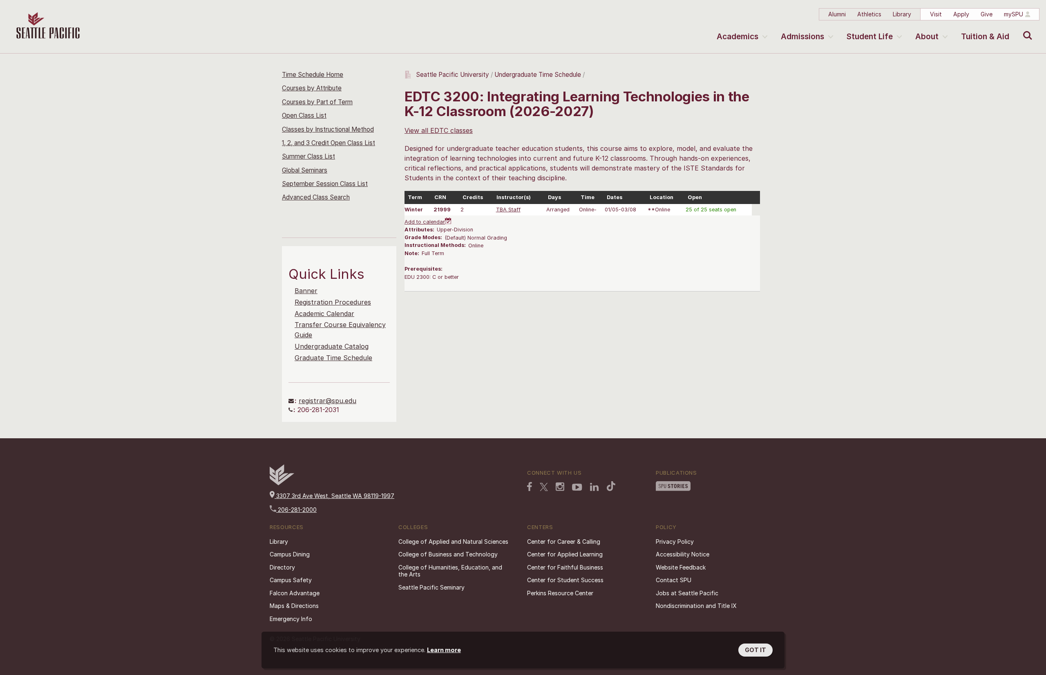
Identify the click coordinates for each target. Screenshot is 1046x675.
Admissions (802, 36)
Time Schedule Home (312, 74)
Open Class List (304, 115)
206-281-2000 (296, 509)
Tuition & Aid (985, 36)
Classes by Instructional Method (328, 129)
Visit (936, 14)
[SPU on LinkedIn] (594, 487)
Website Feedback (681, 567)
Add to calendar (425, 222)
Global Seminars (304, 170)
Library (902, 14)
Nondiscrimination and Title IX (696, 605)
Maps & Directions (294, 605)
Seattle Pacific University (452, 74)
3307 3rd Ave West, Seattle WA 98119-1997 (334, 495)
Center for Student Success (565, 579)
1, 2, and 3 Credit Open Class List (328, 143)
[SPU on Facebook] (529, 486)
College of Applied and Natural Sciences (453, 541)
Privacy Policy (675, 541)
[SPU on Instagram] (560, 486)
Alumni (837, 14)
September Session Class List (325, 184)
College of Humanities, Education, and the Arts (450, 571)
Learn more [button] (444, 649)
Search (1026, 29)
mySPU (1013, 14)
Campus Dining (290, 554)
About (927, 36)
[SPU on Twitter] (544, 487)
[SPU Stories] (673, 486)
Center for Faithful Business (565, 567)
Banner (306, 291)
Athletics (869, 14)
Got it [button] (755, 649)
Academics (737, 36)
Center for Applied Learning (565, 554)
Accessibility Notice (682, 554)
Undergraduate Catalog (332, 346)
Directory (282, 567)
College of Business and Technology (448, 554)
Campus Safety (291, 579)
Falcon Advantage (295, 593)
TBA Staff (508, 209)
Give (986, 14)
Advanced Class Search (316, 197)
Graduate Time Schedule (333, 358)
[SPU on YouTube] (577, 487)
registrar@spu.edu (327, 401)
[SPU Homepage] (282, 483)
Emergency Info (291, 618)
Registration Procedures (333, 302)
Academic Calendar (324, 313)
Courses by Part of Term (317, 102)
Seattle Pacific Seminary (431, 587)
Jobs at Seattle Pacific (687, 593)
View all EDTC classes (439, 130)
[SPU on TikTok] (611, 486)
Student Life (870, 36)
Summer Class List (308, 156)
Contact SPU (673, 579)
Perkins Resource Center (560, 593)
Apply (961, 14)
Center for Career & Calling (563, 541)
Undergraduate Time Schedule (537, 74)
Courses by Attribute (312, 88)
